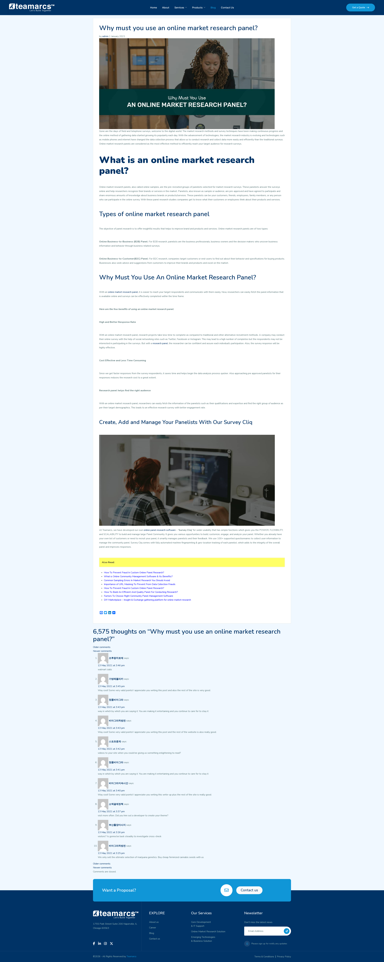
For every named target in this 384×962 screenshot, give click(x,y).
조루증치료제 (116, 658)
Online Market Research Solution (208, 931)
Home (153, 7)
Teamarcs (131, 956)
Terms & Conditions (264, 956)
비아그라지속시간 (118, 783)
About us (154, 922)
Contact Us (227, 7)
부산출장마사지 (117, 825)
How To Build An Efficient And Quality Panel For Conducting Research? (141, 592)
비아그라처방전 (117, 720)
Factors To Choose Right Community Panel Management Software (138, 596)
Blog (213, 7)
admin (105, 36)
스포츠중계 (115, 741)
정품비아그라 (116, 699)
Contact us (249, 890)
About (165, 7)
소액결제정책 (116, 804)
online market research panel (123, 292)
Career (152, 927)
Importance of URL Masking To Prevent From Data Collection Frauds (139, 584)
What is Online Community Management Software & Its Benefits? (138, 576)
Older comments (101, 647)
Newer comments (102, 651)
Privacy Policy (284, 956)
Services (179, 7)
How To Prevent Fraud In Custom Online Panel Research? (134, 572)
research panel (160, 343)
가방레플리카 (116, 679)
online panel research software (160, 530)
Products (197, 7)
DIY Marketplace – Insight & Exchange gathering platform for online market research (147, 600)
